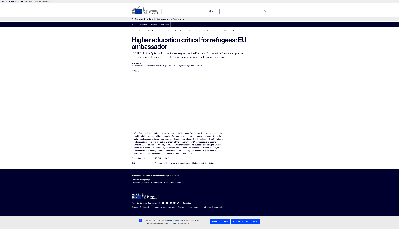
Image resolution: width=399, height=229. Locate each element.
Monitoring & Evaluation (160, 24)
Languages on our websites (164, 207)
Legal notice (206, 207)
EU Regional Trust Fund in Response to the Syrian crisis (169, 31)
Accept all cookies (220, 221)
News (193, 31)
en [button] (213, 11)
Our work (143, 24)
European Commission (139, 31)
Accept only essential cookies (245, 221)
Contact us (187, 203)
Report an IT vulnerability (141, 207)
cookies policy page (175, 220)
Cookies (181, 207)
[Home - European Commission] (148, 10)
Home (134, 24)
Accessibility (219, 207)
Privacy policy (193, 207)
